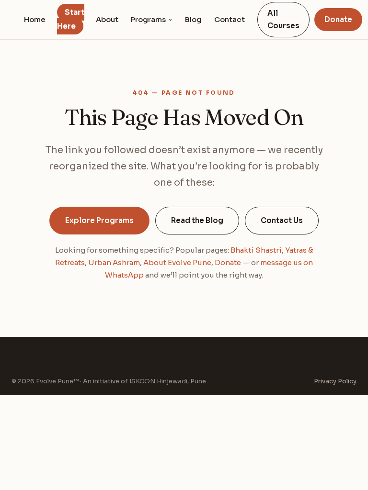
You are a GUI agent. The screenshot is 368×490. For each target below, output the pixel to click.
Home (35, 19)
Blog (193, 19)
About (107, 19)
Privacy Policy (335, 381)
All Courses (283, 19)
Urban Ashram (114, 262)
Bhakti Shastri (256, 250)
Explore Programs (99, 220)
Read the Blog (197, 220)
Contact (229, 19)
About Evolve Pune (177, 262)
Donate (338, 19)
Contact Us (282, 220)
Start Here (70, 19)
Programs (148, 19)
